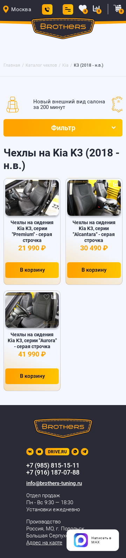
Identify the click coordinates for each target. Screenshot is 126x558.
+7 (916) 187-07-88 (52, 472)
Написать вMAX (101, 540)
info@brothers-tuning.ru (54, 483)
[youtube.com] (39, 451)
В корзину (32, 270)
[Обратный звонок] (47, 9)
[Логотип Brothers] (63, 29)
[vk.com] (30, 451)
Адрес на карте (44, 542)
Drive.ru (57, 451)
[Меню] (66, 9)
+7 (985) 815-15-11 (52, 465)
